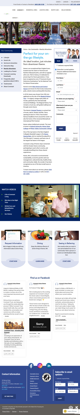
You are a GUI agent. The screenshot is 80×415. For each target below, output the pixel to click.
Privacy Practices (23, 411)
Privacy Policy (6, 411)
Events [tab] (75, 61)
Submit (61, 128)
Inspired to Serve (34, 376)
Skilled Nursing (66, 10)
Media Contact (34, 383)
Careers (65, 2)
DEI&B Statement (34, 378)
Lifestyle (6, 57)
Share (13, 350)
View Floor (58, 139)
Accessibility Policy (35, 390)
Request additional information (66, 71)
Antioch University (36, 126)
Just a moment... (61, 320)
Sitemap (14, 411)
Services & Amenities (10, 63)
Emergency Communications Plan (34, 394)
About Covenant (9, 86)
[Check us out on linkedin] (49, 365)
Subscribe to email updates (65, 69)
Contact (14, 18)
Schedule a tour (62, 74)
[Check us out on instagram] (40, 365)
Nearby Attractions (10, 68)
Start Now (13, 261)
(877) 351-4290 (75, 4)
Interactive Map (9, 66)
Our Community (33, 49)
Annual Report (33, 386)
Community (20, 10)
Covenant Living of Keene (13, 283)
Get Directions (9, 396)
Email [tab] (58, 61)
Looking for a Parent (10, 71)
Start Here (67, 261)
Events (58, 2)
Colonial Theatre (36, 110)
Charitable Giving (34, 374)
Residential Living (31, 10)
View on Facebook (7, 350)
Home (13, 10)
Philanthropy (75, 2)
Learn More (40, 261)
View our (75, 139)
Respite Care (55, 10)
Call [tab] (67, 61)
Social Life (7, 60)
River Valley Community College (41, 128)
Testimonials (8, 84)
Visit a (66, 139)
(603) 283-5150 (39, 4)
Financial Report (34, 388)
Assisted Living (44, 10)
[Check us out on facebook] (31, 365)
